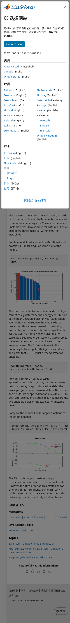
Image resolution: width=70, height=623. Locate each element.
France (8, 115)
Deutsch (45, 120)
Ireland (8, 120)
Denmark (9, 95)
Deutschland (11, 100)
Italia (7, 125)
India (7, 158)
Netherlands (44, 90)
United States (12, 76)
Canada (8, 71)
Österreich (43, 100)
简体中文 (12, 173)
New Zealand (12, 163)
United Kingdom (47, 135)
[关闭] (64, 7)
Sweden (41, 110)
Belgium (9, 90)
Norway (41, 95)
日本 (6, 183)
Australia (9, 153)
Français (45, 130)
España (8, 105)
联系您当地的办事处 (35, 200)
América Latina (13, 66)
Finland (8, 110)
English (44, 125)
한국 (6, 188)
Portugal (42, 105)
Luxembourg (11, 130)
